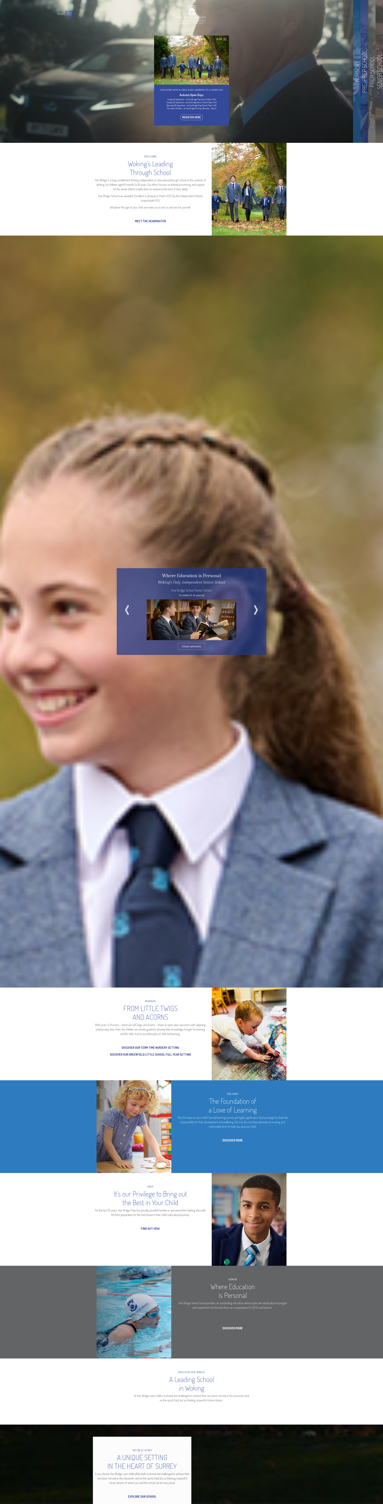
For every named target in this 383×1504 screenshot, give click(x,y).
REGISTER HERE (191, 117)
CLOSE (221, 39)
